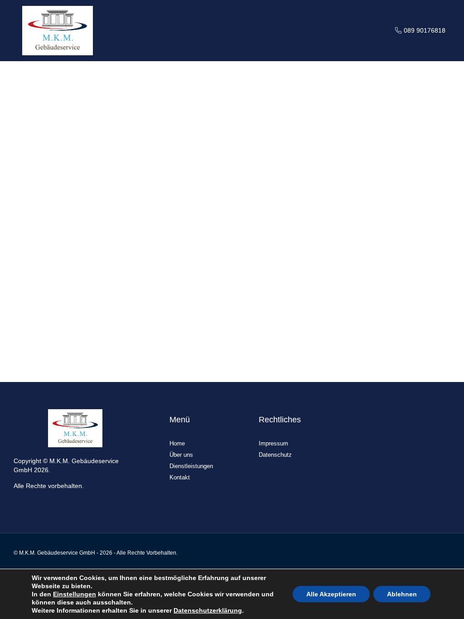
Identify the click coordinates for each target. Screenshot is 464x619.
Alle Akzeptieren (331, 594)
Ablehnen (402, 594)
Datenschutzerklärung (208, 610)
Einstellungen (74, 594)
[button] (370, 30)
